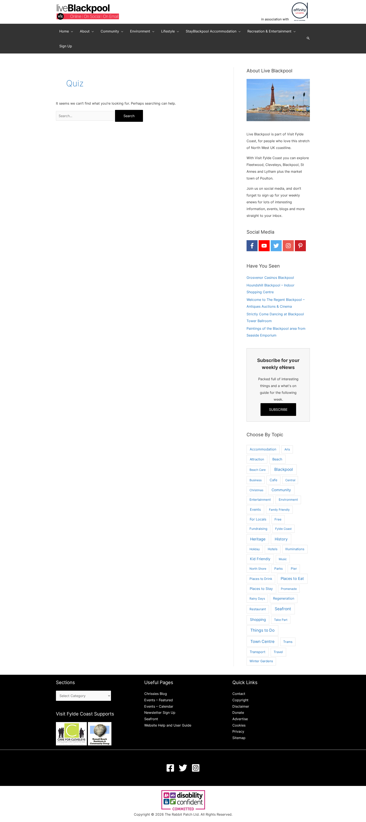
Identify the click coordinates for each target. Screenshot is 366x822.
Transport (257, 652)
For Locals (258, 519)
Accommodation (263, 449)
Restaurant (258, 609)
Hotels (272, 549)
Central (290, 480)
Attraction (257, 459)
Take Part (280, 619)
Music (283, 559)
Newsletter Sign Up (159, 712)
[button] (71, 31)
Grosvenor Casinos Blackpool (270, 277)
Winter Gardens (261, 661)
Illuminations (294, 549)
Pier (294, 569)
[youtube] (264, 245)
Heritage (257, 539)
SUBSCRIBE (278, 409)
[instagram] (288, 245)
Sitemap (238, 738)
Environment (288, 500)
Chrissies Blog (155, 694)
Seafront (283, 608)
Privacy (238, 731)
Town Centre (262, 641)
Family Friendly (279, 509)
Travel (278, 652)
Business (256, 480)
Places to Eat (292, 578)
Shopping (258, 619)
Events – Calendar (158, 706)
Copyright (240, 700)
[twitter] (276, 245)
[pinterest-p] (300, 245)
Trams (288, 642)
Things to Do (262, 630)
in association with (275, 19)
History (281, 539)
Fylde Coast (283, 528)
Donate (238, 712)
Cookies (238, 725)
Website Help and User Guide (167, 725)
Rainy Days (257, 598)
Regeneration (283, 598)
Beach (277, 459)
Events (255, 509)
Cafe (273, 480)
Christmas (256, 490)
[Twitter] (183, 768)
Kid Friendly (260, 559)
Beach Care (258, 469)
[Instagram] (195, 768)
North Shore (258, 568)
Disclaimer (240, 706)
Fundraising (258, 529)
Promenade (289, 589)
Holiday (255, 549)
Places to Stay (261, 589)
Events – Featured (158, 700)
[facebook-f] (252, 245)
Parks (278, 569)
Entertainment (260, 500)
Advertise (240, 719)
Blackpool (283, 469)
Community (281, 490)
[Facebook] (170, 768)
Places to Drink (261, 579)
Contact (238, 694)
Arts (287, 449)
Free (277, 519)
